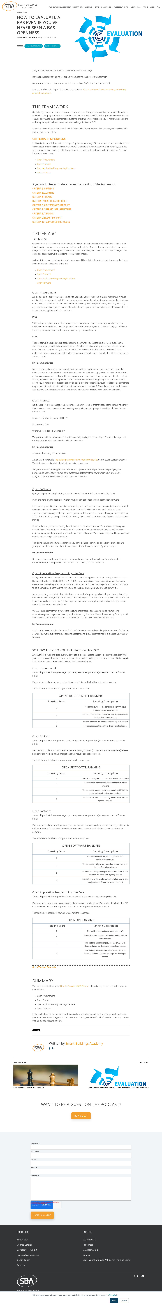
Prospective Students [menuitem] (28, 1254)
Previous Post (19, 1062)
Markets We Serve (121, 7)
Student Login (149, 7)
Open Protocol (44, 164)
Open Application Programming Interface (56, 168)
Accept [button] (114, 1300)
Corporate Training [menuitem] (27, 1249)
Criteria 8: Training (42, 213)
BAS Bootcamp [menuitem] (90, 1249)
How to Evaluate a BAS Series (74, 986)
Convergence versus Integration (28, 1088)
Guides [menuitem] (86, 1254)
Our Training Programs (82, 7)
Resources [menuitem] (88, 1244)
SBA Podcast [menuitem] (89, 1239)
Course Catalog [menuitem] (24, 1244)
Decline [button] (124, 1300)
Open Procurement (46, 159)
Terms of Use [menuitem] (22, 1290)
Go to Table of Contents (44, 967)
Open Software (44, 172)
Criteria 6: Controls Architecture (51, 205)
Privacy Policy (113, 1295)
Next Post (144, 1062)
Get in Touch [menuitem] (23, 1259)
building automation (34, 46)
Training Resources (103, 7)
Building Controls (52, 46)
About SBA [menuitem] (22, 1239)
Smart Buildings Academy (28, 37)
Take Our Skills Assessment (60, 7)
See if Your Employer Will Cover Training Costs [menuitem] (106, 1259)
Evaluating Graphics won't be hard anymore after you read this (119, 1088)
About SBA (135, 7)
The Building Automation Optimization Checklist (76, 459)
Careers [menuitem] (21, 1265)
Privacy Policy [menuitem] (33, 1290)
